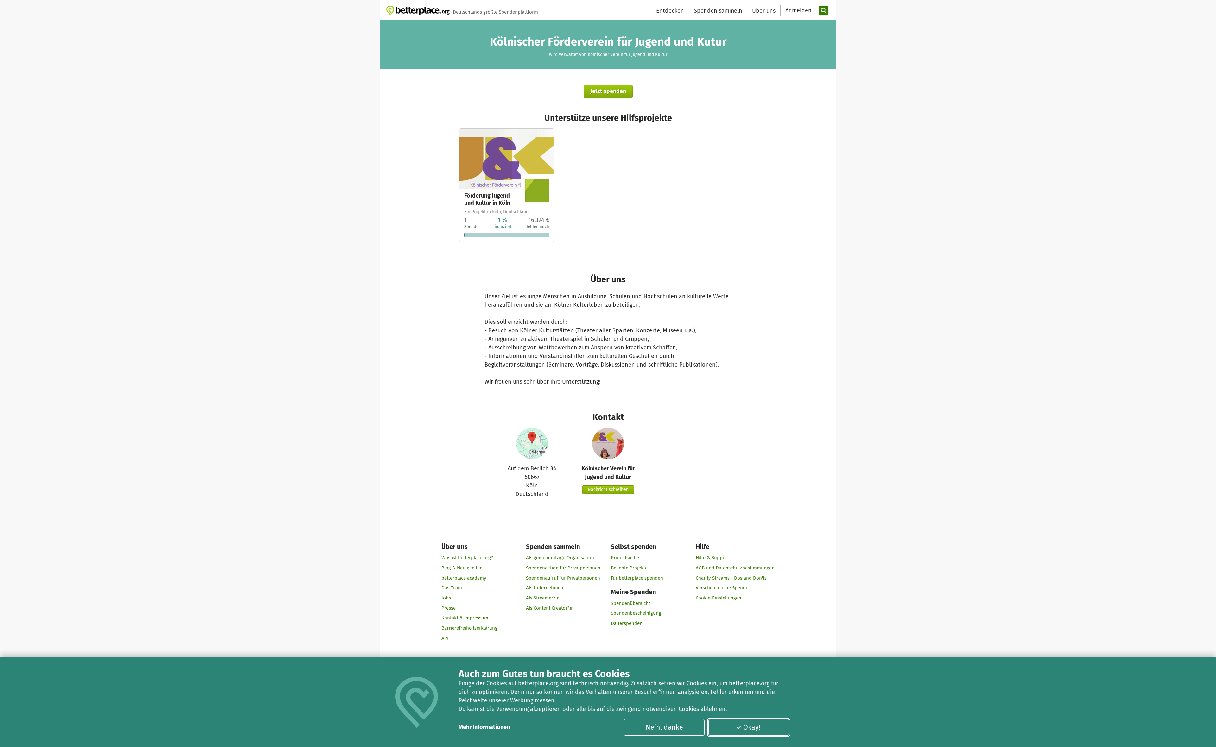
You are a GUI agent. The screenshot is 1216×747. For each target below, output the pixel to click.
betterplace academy (463, 578)
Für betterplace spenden (637, 578)
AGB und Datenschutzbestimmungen (735, 568)
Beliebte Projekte (629, 568)
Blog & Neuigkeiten (462, 568)
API (444, 638)
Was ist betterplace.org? (467, 558)
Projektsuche (625, 558)
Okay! (751, 727)
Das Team (451, 588)
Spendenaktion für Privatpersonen (563, 568)
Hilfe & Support (712, 558)
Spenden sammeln (718, 10)
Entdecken (670, 10)
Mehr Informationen (484, 727)
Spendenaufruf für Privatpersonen (563, 578)
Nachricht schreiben (608, 489)
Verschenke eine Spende (722, 588)
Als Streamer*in (543, 598)
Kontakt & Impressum (464, 618)
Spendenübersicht (630, 603)
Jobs (446, 598)
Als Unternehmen (544, 588)
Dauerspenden (627, 623)
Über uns (764, 10)
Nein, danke (664, 727)
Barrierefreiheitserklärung (469, 628)
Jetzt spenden (608, 91)
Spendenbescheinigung (636, 613)
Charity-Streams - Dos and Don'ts (731, 578)
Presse (448, 608)
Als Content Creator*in (550, 608)
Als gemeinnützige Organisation (560, 558)
